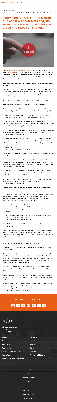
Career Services (6, 348)
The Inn (32, 348)
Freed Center (5, 344)
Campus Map (5, 355)
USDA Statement (28, 394)
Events (28, 369)
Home (6, 10)
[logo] (15, 321)
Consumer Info (28, 390)
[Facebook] (18, 305)
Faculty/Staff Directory (38, 355)
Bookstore (33, 341)
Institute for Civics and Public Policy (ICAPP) (18, 70)
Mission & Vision (28, 377)
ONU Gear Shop (6, 341)
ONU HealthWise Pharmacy (10, 351)
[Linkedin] (44, 305)
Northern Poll (14, 72)
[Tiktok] (23, 305)
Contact (28, 382)
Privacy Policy (29, 386)
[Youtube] (28, 305)
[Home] (12, 2)
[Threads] (39, 305)
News (13, 10)
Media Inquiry (28, 398)
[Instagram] (13, 305)
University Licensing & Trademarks (12, 358)
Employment (34, 337)
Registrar (33, 344)
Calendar (33, 351)
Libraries (4, 337)
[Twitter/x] (34, 305)
